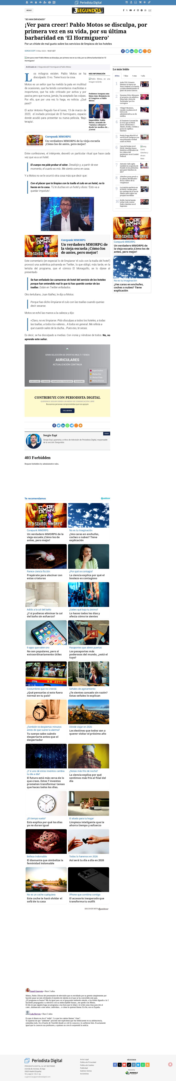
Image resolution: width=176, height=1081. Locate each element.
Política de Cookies (87, 1065)
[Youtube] (130, 10)
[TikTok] (134, 10)
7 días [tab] (126, 76)
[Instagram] (138, 10)
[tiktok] (129, 1065)
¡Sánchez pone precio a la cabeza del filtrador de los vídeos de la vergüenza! (129, 179)
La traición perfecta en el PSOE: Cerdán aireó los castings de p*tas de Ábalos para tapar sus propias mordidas (129, 191)
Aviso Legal (84, 1059)
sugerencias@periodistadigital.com (38, 1077)
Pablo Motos (66, 67)
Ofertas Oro (96, 374)
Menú (29, 10)
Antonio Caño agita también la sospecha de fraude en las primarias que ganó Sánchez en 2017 (129, 168)
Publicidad (84, 1068)
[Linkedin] (132, 51)
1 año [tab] (143, 76)
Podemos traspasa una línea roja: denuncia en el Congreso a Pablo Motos (99, 97)
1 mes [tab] (134, 76)
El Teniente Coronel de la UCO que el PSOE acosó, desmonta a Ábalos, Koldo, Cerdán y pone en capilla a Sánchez (129, 125)
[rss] (147, 1065)
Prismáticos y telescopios (62, 381)
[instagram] (134, 1065)
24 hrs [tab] (117, 76)
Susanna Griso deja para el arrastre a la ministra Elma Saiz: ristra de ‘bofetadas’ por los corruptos (129, 99)
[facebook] (115, 1065)
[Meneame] (145, 51)
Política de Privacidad (88, 1062)
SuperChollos (97, 371)
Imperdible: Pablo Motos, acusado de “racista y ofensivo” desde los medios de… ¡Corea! (99, 125)
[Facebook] (123, 10)
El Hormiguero (54, 67)
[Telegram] (142, 10)
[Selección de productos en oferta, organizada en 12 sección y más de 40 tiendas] (67, 349)
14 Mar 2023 (41, 51)
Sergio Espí (30, 51)
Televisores (79, 381)
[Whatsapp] (136, 51)
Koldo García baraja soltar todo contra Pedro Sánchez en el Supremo (128, 203)
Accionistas (84, 1074)
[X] (127, 10)
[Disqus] (67, 949)
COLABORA (67, 411)
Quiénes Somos (86, 1071)
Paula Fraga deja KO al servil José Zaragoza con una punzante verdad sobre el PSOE (129, 138)
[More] (149, 51)
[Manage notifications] (170, 1064)
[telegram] (138, 1065)
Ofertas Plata (97, 377)
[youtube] (124, 1065)
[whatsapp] (145, 10)
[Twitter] (127, 51)
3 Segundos (42, 67)
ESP (149, 10)
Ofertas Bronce (98, 381)
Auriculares (34, 381)
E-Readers (45, 381)
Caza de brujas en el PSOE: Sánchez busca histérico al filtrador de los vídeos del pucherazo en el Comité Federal (129, 151)
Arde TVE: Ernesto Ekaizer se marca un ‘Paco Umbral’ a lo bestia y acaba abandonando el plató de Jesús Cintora (129, 86)
